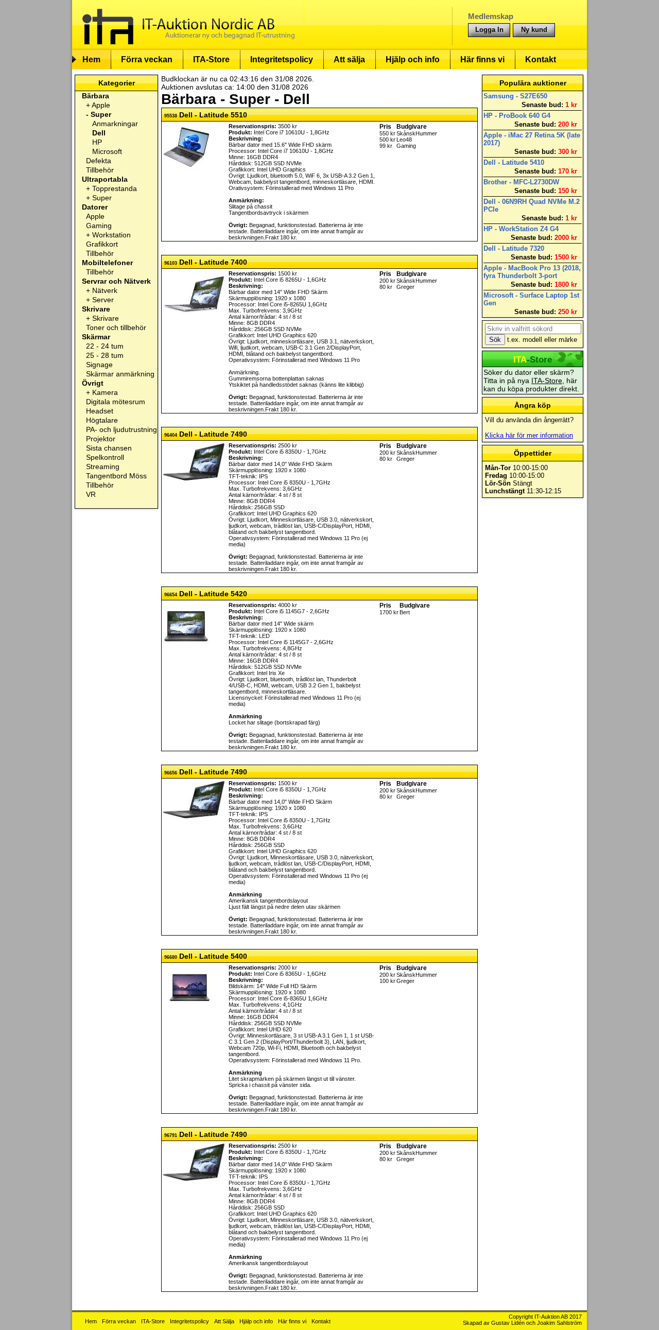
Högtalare (102, 420)
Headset (99, 411)
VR (91, 494)
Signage (99, 364)
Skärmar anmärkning (120, 374)
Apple (101, 105)
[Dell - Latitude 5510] (186, 168)
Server (103, 300)
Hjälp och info (413, 59)
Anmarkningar (115, 123)
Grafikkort (102, 244)
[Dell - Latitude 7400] (193, 315)
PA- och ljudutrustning (121, 429)
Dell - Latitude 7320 (513, 248)
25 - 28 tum (105, 355)
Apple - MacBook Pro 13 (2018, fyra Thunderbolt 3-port (532, 272)
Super (101, 114)
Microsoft (107, 151)
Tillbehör (100, 170)
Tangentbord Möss (116, 476)
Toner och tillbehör (116, 327)
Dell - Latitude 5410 (513, 162)
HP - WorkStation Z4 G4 (521, 229)
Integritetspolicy (281, 59)
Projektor (100, 439)
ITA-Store (211, 59)
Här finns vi (482, 59)
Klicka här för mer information (529, 435)
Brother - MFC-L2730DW (521, 182)
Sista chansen (109, 448)
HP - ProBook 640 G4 (516, 115)
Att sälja (349, 59)
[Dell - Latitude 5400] (189, 1009)
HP (97, 142)
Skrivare (105, 318)
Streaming (102, 466)
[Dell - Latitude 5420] (186, 647)
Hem (91, 59)
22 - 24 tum (105, 346)
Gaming (99, 225)
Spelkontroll (105, 457)
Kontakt (540, 59)
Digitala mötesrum (115, 402)
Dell (99, 133)
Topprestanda (114, 188)
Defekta (98, 161)
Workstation (111, 235)
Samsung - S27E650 (515, 96)
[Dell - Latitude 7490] (193, 478)
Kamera (105, 392)
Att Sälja (224, 1321)
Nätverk (104, 290)
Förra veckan (146, 59)
